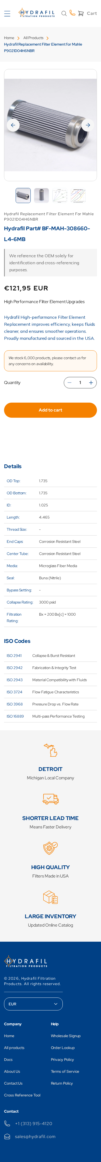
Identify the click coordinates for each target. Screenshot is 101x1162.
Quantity (12, 382)
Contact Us (13, 1083)
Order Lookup (63, 1047)
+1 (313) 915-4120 (33, 1123)
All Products (33, 37)
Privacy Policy (62, 1059)
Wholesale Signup (66, 1035)
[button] (64, 13)
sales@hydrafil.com (35, 1136)
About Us (12, 1071)
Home (9, 37)
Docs (8, 1059)
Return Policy (62, 1083)
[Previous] (13, 125)
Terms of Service (65, 1071)
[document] (50, 125)
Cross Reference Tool (22, 1095)
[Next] (87, 125)
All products (14, 1047)
